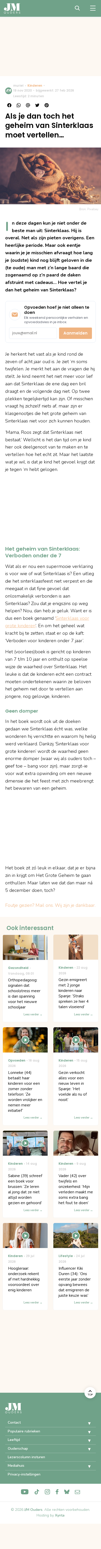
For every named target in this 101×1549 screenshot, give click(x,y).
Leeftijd (14, 1439)
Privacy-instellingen (24, 1474)
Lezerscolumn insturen (26, 1457)
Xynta (59, 1515)
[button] (85, 1423)
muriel (18, 85)
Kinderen (34, 85)
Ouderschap (18, 1448)
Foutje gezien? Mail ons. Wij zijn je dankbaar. (50, 905)
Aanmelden (75, 333)
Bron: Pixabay (88, 209)
